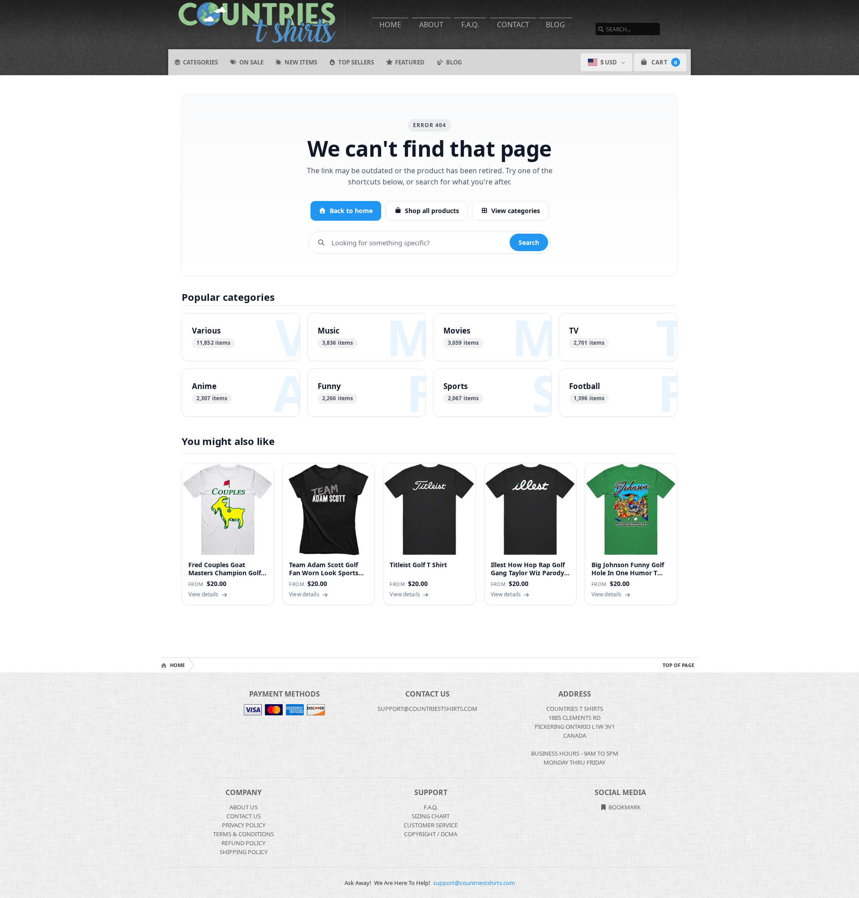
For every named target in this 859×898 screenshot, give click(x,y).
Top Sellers (356, 62)
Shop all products (432, 210)
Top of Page (678, 665)
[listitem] (241, 337)
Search (529, 242)
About (431, 25)
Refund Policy (243, 843)
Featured (410, 62)
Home (390, 25)
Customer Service (431, 825)
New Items (301, 62)
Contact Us (243, 816)
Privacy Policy (243, 825)
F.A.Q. (470, 25)
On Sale (251, 62)
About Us (244, 807)
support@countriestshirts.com (474, 883)
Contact (513, 25)
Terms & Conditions (243, 834)
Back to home (351, 210)
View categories (515, 210)
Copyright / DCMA (430, 834)
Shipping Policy (244, 852)
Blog (555, 25)
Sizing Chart (431, 816)
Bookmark (624, 807)
